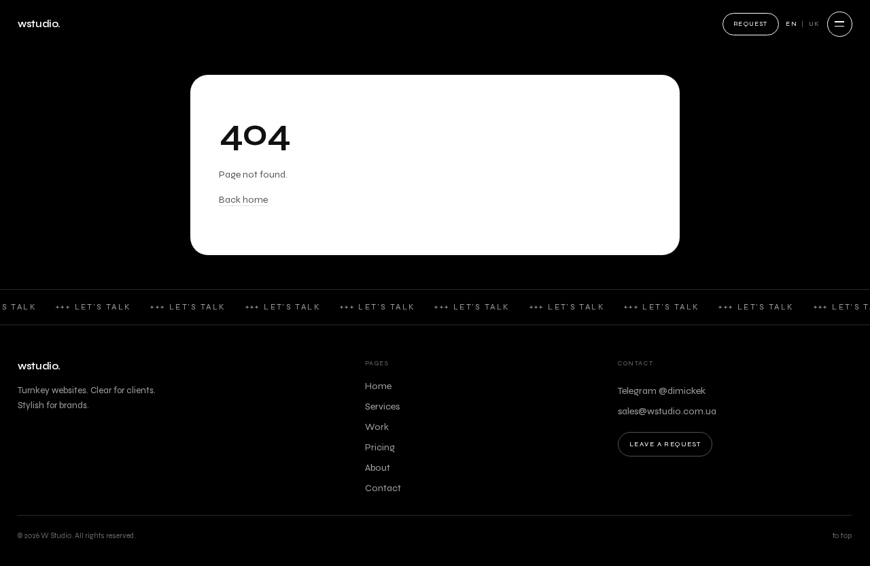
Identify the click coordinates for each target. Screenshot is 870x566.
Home (378, 386)
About (377, 467)
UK (814, 24)
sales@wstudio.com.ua (667, 411)
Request (750, 24)
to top (842, 535)
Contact (383, 488)
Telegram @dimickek (662, 391)
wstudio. (39, 24)
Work (377, 427)
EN (791, 24)
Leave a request (665, 444)
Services (382, 406)
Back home (243, 199)
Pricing (380, 447)
